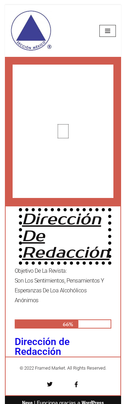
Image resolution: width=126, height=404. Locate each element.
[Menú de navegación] (107, 31)
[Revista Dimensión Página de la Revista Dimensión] (31, 31)
